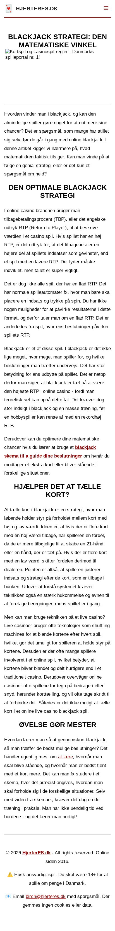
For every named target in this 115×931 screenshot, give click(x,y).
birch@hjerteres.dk (46, 896)
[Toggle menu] (106, 8)
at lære (65, 756)
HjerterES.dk (36, 852)
